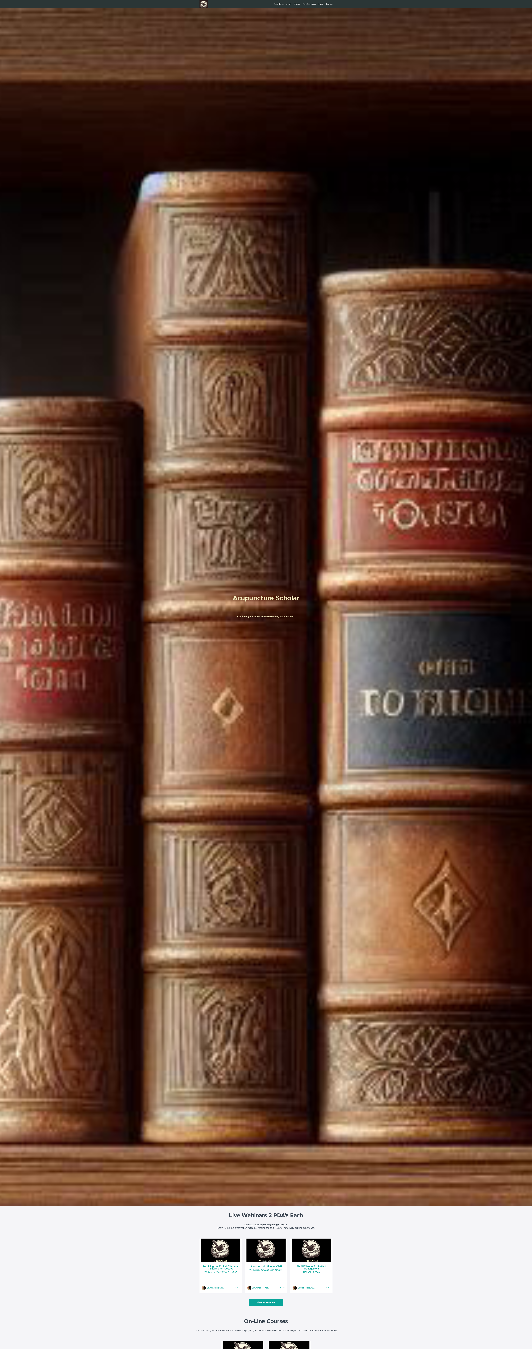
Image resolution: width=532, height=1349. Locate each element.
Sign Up (329, 4)
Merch (288, 4)
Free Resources (309, 4)
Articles (296, 4)
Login (321, 4)
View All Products (266, 1302)
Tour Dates (279, 4)
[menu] (302, 4)
